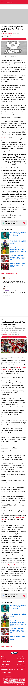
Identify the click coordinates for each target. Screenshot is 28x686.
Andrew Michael (7, 33)
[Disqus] (15, 294)
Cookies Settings (6, 672)
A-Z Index (20, 669)
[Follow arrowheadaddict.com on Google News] (24, 223)
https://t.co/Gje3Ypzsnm (13, 489)
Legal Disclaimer (22, 667)
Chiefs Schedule (9, 646)
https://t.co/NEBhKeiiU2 (8, 469)
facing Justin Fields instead (14, 565)
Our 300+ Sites (21, 659)
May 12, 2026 (20, 471)
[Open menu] (2, 2)
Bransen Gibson (7, 334)
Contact (3, 659)
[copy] (10, 36)
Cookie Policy (5, 667)
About (3, 656)
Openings (20, 656)
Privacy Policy (5, 664)
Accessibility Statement (8, 669)
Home (2, 273)
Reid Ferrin (4, 138)
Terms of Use (21, 664)
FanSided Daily (5, 661)
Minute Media (8, 676)
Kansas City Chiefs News (11, 273)
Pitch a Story (20, 661)
